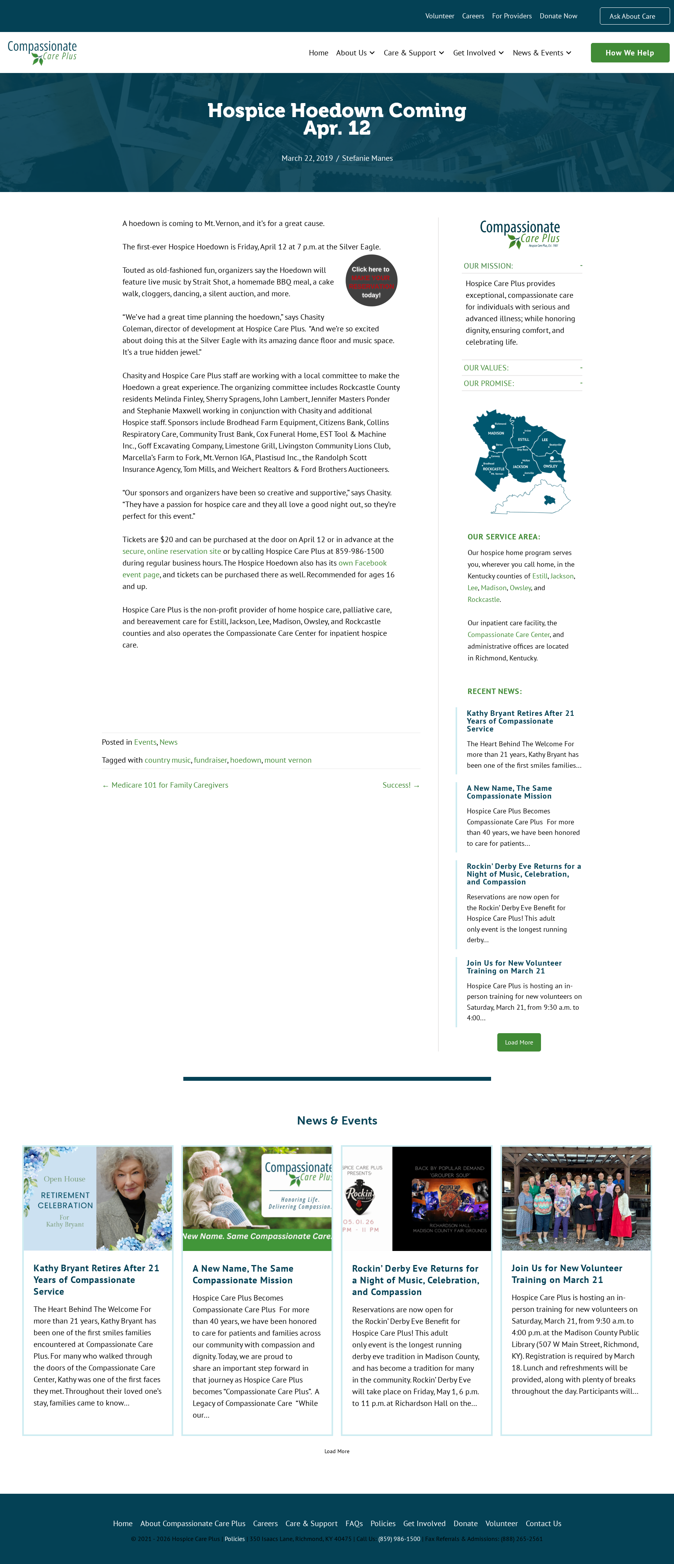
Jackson (562, 575)
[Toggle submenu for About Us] (372, 52)
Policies (235, 1539)
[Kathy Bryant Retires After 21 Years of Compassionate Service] (519, 741)
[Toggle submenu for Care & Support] (441, 52)
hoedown (245, 760)
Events (145, 742)
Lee (473, 587)
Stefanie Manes (367, 158)
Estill (540, 575)
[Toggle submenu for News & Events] (568, 52)
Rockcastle (484, 599)
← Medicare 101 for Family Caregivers (165, 785)
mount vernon (288, 760)
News (168, 742)
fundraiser (210, 760)
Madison (494, 587)
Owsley (520, 587)
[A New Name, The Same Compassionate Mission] (519, 817)
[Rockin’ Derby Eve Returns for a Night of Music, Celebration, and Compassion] (519, 904)
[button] (522, 266)
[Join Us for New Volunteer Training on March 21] (519, 992)
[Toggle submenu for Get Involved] (501, 52)
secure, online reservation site (171, 551)
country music (168, 760)
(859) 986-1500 (399, 1539)
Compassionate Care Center (509, 634)
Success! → (401, 785)
